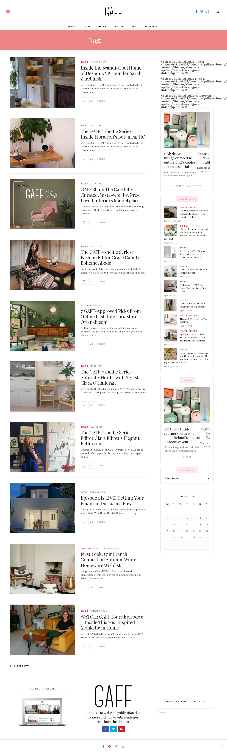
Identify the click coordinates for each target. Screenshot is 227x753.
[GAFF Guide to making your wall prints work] (172, 270)
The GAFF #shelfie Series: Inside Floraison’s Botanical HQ (113, 134)
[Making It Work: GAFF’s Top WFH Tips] (172, 319)
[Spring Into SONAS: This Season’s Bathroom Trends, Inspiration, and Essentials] (172, 335)
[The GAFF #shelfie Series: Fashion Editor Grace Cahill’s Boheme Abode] (42, 265)
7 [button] (191, 186)
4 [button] (183, 186)
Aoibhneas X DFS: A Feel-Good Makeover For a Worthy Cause (194, 288)
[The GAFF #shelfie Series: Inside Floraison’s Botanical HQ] (42, 143)
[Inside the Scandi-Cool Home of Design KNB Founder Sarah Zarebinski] (42, 82)
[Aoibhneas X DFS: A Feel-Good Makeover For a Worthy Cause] (172, 286)
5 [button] (186, 186)
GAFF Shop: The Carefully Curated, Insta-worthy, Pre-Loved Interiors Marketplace (110, 194)
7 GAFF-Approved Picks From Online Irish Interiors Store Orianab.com (111, 316)
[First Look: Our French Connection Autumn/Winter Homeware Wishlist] (42, 569)
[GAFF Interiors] (18, 11)
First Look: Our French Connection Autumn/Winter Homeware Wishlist (109, 559)
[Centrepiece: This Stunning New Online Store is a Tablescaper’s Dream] (172, 252)
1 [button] (174, 186)
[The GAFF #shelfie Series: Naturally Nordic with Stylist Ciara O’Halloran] (42, 386)
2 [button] (177, 186)
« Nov (168, 548)
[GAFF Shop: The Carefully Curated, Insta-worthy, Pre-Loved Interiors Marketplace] (42, 204)
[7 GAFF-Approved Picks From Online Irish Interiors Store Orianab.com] (42, 326)
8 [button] (194, 186)
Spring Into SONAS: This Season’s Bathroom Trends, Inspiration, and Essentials (193, 337)
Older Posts (21, 666)
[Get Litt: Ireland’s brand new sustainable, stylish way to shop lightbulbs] (172, 211)
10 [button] (200, 186)
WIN (133, 26)
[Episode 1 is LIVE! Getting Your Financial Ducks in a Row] (42, 508)
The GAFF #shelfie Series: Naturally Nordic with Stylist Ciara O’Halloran (110, 377)
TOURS (86, 26)
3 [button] (180, 186)
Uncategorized (90, 548)
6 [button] (188, 186)
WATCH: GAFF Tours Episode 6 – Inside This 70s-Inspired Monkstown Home (112, 622)
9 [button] (197, 186)
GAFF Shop (150, 26)
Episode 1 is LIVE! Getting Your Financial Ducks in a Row (112, 500)
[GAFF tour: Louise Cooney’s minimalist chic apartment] (172, 304)
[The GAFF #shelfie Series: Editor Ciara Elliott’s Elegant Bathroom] (42, 447)
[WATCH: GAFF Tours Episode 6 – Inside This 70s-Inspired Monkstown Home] (42, 630)
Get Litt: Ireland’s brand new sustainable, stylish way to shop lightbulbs (194, 213)
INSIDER (119, 26)
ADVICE (102, 26)
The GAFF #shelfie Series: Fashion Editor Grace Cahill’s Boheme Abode (110, 257)
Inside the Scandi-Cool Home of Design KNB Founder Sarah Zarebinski (111, 73)
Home (71, 26)
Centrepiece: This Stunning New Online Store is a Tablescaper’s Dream (187, 158)
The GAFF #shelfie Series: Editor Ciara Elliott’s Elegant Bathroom (110, 438)
